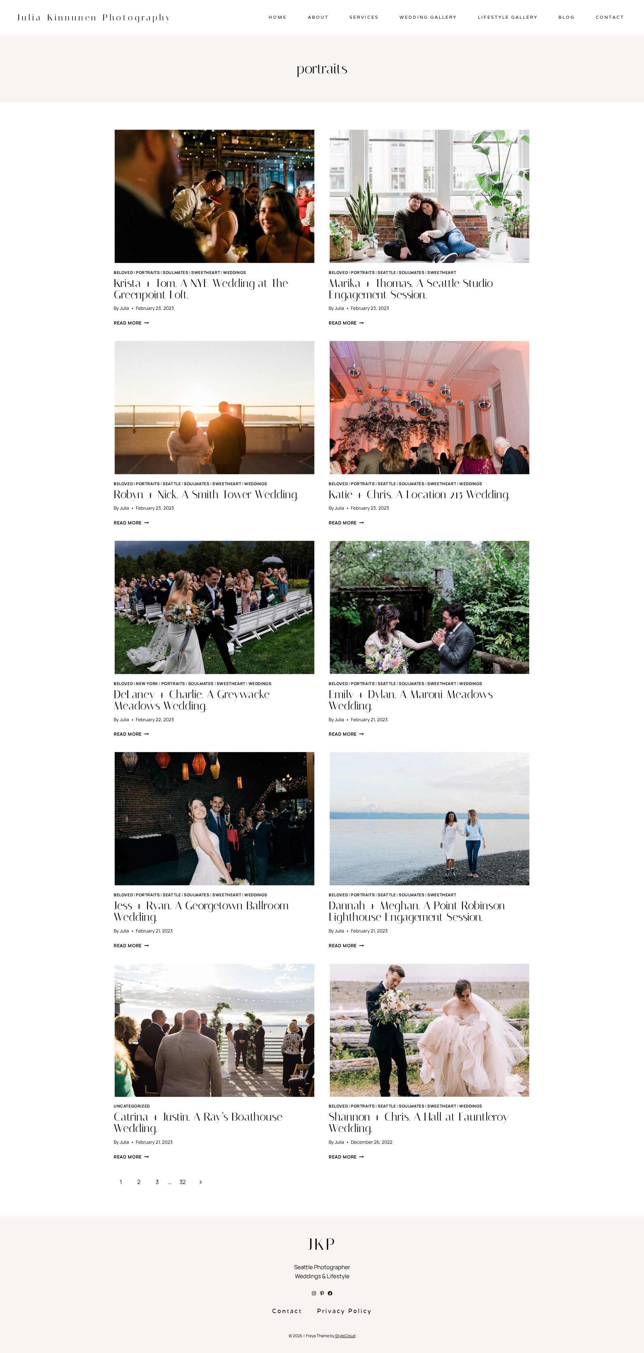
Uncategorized (132, 1106)
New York (147, 683)
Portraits (148, 272)
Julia (124, 308)
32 (182, 1182)
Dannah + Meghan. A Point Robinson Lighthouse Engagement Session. (417, 911)
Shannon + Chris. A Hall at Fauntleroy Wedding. (418, 1122)
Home (278, 17)
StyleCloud (345, 1336)
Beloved (123, 272)
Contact (610, 17)
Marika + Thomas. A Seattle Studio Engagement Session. (411, 288)
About (318, 17)
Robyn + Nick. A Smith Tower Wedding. (206, 494)
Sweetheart (205, 272)
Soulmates (175, 272)
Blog (566, 17)
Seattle (387, 272)
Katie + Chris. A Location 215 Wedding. (419, 494)
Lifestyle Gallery (508, 17)
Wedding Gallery (428, 17)
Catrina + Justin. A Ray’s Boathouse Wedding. (198, 1122)
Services (364, 17)
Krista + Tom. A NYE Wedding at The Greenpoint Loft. (201, 288)
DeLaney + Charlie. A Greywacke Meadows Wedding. (192, 700)
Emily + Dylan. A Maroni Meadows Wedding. (411, 700)
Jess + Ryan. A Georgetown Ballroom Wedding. (201, 911)
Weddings (234, 272)
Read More (131, 323)
